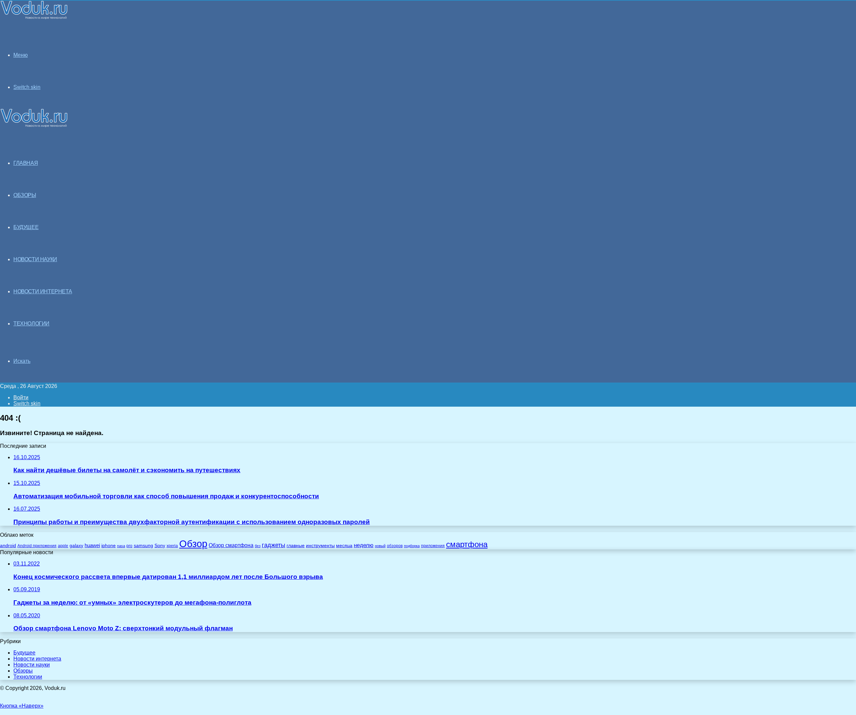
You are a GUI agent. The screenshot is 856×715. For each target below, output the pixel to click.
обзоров (395, 545)
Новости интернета (42, 291)
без (257, 546)
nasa (121, 546)
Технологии (27, 677)
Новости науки (31, 665)
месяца (344, 545)
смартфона (467, 544)
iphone (108, 545)
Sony (159, 545)
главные (296, 545)
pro (129, 545)
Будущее (24, 652)
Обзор (193, 543)
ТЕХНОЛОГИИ (31, 323)
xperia (172, 545)
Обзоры (23, 671)
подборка (412, 546)
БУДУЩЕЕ (25, 227)
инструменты (320, 545)
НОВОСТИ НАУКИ (35, 259)
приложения (433, 545)
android (8, 545)
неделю (363, 545)
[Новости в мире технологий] (34, 17)
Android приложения (37, 545)
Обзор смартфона (231, 545)
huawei (92, 545)
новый (380, 546)
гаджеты (273, 545)
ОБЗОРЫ (24, 195)
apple (63, 545)
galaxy (76, 545)
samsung (143, 545)
